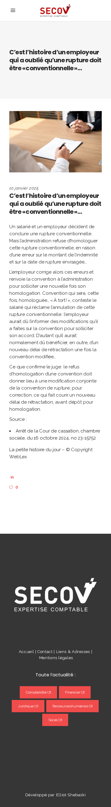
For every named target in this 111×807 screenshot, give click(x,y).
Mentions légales (56, 657)
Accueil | (27, 651)
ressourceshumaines (72, 706)
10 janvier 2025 (24, 188)
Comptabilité (38, 692)
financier (74, 692)
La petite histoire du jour (35, 449)
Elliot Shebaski (71, 795)
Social (55, 720)
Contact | (46, 651)
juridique (28, 706)
